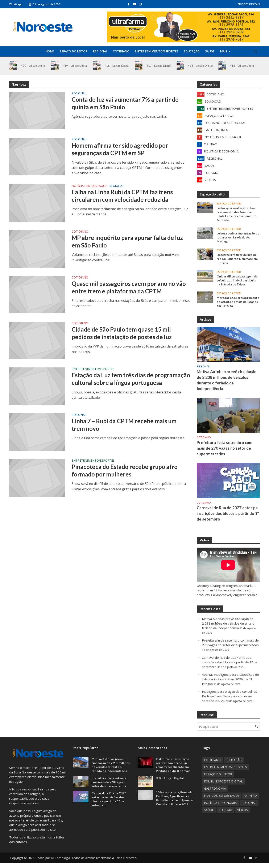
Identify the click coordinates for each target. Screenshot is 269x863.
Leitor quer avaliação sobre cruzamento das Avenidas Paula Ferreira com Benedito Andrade (237, 214)
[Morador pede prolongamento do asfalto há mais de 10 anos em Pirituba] (205, 297)
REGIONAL (100, 51)
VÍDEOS (242, 810)
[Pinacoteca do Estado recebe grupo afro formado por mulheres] (37, 477)
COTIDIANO (121, 51)
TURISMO (225, 810)
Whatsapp (15, 4)
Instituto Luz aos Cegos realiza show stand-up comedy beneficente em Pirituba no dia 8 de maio (173, 765)
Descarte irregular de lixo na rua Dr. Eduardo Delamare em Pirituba (237, 258)
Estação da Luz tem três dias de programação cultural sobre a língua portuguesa (131, 378)
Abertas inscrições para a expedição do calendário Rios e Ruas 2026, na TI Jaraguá (230, 679)
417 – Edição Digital (158, 65)
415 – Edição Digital (242, 65)
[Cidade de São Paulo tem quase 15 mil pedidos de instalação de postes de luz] (37, 340)
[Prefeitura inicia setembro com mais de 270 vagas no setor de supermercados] (228, 415)
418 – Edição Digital (117, 65)
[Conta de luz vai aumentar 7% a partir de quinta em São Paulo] (37, 110)
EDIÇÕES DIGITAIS (249, 4)
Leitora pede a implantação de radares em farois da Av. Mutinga (238, 237)
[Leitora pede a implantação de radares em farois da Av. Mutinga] (205, 232)
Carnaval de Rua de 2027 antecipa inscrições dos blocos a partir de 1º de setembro (228, 513)
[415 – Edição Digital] (222, 65)
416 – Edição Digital (200, 65)
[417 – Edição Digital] (138, 65)
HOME (50, 51)
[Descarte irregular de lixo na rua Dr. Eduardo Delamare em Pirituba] (205, 254)
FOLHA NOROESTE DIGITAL (223, 781)
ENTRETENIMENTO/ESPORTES (156, 51)
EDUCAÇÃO (192, 51)
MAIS (223, 51)
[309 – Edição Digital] (145, 781)
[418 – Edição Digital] (97, 65)
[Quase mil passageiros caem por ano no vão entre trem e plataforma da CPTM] (37, 294)
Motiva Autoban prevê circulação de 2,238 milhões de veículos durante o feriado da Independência (226, 380)
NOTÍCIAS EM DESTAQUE (89, 186)
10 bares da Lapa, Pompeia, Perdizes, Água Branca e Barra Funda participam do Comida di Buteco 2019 (174, 798)
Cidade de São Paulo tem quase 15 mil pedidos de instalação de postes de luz (122, 333)
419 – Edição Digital (75, 65)
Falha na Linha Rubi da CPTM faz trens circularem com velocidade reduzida (122, 195)
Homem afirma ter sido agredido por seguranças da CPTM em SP (120, 149)
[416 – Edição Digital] (180, 65)
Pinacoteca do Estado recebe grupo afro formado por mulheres (125, 470)
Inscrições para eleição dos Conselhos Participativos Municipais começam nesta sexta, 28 (229, 696)
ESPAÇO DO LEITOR (73, 51)
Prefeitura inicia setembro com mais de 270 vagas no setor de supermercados (224, 448)
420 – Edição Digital (33, 65)
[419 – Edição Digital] (55, 65)
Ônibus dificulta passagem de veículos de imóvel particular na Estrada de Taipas (237, 280)
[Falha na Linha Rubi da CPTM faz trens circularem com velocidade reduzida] (37, 202)
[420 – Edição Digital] (13, 65)
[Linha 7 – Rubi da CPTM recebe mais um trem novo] (37, 431)
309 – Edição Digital (170, 778)
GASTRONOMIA (215, 788)
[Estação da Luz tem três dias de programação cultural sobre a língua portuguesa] (37, 386)
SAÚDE (210, 51)
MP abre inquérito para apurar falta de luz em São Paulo (127, 241)
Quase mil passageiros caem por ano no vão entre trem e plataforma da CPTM (129, 287)
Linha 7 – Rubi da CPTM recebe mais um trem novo (124, 424)
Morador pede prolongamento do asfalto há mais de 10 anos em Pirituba (238, 301)
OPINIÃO (250, 796)
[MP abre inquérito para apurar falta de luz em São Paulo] (37, 248)
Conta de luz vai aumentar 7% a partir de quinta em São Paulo (125, 103)
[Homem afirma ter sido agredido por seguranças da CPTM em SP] (37, 156)
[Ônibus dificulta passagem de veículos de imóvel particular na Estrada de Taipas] (205, 275)
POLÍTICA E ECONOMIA (220, 803)
